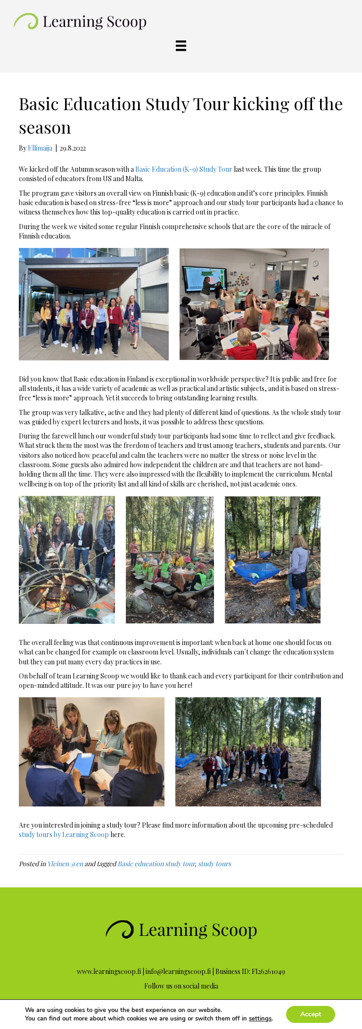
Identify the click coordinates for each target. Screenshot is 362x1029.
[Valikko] (181, 46)
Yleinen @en (65, 863)
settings (260, 1018)
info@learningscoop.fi (178, 971)
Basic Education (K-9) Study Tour (183, 169)
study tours (214, 863)
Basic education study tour (156, 863)
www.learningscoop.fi (109, 971)
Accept (310, 1014)
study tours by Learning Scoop (64, 834)
